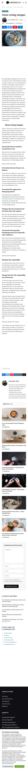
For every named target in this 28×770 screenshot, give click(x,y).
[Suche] (25, 2)
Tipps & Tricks (6, 368)
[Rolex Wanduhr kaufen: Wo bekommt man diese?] (14, 436)
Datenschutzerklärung (8, 763)
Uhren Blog (5, 11)
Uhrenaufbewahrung (7, 698)
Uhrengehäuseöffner (9, 644)
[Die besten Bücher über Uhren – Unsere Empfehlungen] (14, 502)
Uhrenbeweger (8, 633)
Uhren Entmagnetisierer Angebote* (11, 727)
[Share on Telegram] (20, 27)
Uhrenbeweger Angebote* (8, 717)
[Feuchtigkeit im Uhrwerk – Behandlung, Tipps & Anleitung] (14, 480)
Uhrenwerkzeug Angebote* (9, 722)
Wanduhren (5, 706)
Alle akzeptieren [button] (19, 766)
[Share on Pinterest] (15, 27)
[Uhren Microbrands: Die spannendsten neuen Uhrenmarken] (14, 458)
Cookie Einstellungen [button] (8, 766)
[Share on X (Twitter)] (9, 27)
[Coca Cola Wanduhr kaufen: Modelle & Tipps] (14, 414)
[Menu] (2, 2)
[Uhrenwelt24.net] (13, 2)
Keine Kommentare (10, 23)
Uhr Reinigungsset (9, 640)
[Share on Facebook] (4, 27)
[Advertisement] (14, 63)
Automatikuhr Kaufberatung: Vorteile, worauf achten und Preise (13, 534)
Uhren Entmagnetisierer (10, 642)
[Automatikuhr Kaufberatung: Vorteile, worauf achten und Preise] (14, 525)
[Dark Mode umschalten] (23, 2)
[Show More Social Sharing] (24, 27)
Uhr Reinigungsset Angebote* (9, 724)
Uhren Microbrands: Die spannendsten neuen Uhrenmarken (13, 468)
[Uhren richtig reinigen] (14, 38)
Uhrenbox (6, 635)
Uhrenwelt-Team (14, 19)
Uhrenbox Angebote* (7, 720)
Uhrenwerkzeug (8, 637)
